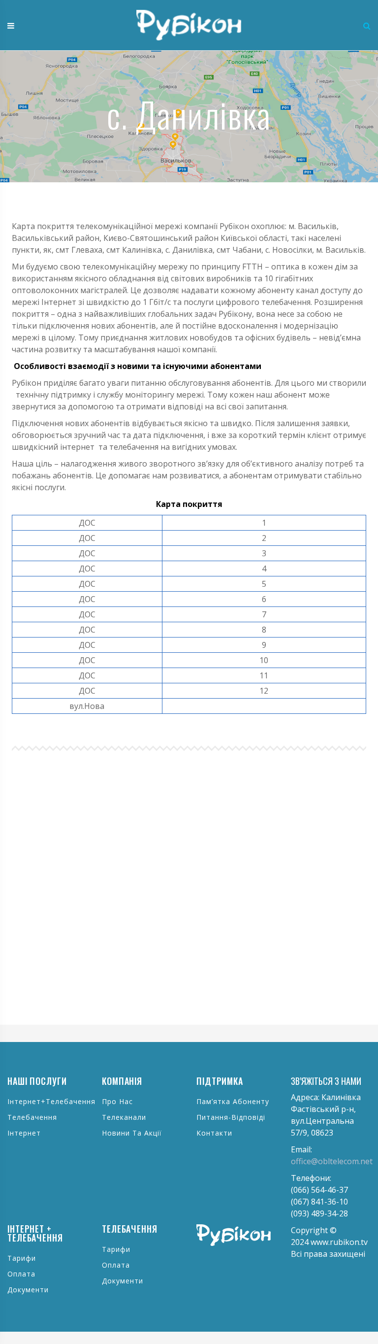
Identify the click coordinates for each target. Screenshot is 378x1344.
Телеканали (124, 1117)
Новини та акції (132, 1133)
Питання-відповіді (230, 1117)
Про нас (117, 1101)
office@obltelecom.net (332, 1161)
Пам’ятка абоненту (232, 1101)
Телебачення (32, 1117)
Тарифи (21, 1258)
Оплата (21, 1273)
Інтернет (24, 1133)
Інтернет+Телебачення (51, 1101)
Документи (28, 1289)
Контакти (214, 1133)
